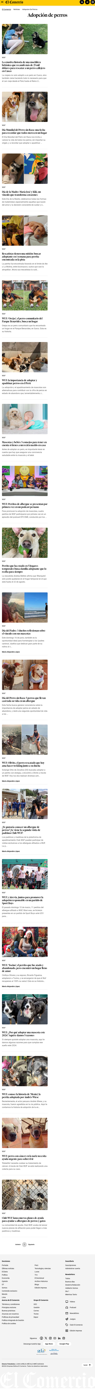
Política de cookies (9, 1323)
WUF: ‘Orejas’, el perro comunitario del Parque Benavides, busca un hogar (22, 319)
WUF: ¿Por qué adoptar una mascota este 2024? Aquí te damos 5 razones (23, 1033)
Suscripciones (70, 1265)
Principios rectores (9, 1307)
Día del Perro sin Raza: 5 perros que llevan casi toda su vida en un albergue (24, 699)
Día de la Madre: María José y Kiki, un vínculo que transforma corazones (21, 193)
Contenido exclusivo (9, 1291)
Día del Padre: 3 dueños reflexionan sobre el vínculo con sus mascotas (23, 632)
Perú (36, 1265)
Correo (36, 1311)
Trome (36, 1314)
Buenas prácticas (8, 1311)
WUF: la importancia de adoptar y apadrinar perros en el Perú (19, 381)
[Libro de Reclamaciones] (54, 1351)
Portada (5, 1265)
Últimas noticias (8, 1268)
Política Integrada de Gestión (13, 1320)
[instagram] (50, 1338)
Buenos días (70, 1282)
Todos (67, 1278)
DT (3, 1284)
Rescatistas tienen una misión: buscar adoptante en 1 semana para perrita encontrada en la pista (21, 256)
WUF (4, 57)
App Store (49, 1344)
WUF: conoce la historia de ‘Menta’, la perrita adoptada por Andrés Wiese (21, 1095)
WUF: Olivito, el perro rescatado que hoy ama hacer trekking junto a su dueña (23, 764)
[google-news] (63, 1338)
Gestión (37, 1307)
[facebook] (41, 1338)
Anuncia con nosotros (10, 1314)
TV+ (36, 1275)
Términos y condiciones (11, 1304)
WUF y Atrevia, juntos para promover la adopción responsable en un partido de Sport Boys (22, 900)
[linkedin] (59, 1338)
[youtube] (54, 1338)
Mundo (4, 1294)
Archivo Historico (41, 1281)
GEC (35, 1304)
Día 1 (67, 1291)
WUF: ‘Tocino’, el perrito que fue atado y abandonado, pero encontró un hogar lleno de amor (24, 968)
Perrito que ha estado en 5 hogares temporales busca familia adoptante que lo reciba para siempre (24, 568)
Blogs (37, 1284)
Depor (36, 1317)
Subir (85, 1365)
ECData (5, 1272)
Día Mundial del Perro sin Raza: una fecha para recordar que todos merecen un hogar (24, 131)
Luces (37, 1272)
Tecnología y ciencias (43, 1268)
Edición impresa (41, 1288)
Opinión (5, 1281)
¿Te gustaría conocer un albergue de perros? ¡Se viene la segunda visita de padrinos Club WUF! (21, 830)
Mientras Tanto (71, 1294)
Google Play (64, 1344)
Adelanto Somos (71, 1288)
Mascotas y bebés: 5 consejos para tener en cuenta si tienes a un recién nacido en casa (24, 443)
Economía (6, 1278)
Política (5, 1275)
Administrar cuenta (72, 1268)
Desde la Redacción (72, 1285)
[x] (45, 1338)
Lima (4, 1297)
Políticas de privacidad (10, 1317)
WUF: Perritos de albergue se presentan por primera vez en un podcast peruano (25, 505)
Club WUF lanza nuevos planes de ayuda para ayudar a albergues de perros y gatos (24, 1219)
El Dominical (39, 1278)
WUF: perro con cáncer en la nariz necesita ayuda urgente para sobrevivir (24, 1157)
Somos (4, 1288)
